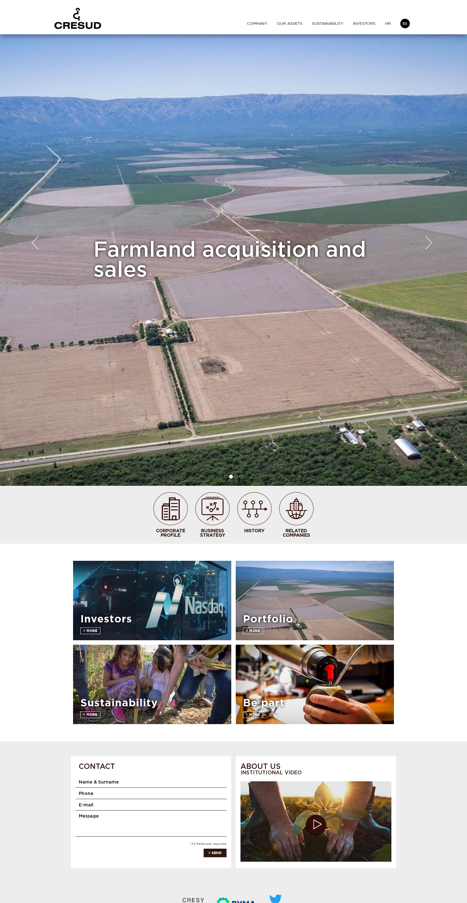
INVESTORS (364, 23)
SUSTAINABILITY (327, 23)
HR (388, 23)
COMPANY (257, 23)
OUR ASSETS (289, 23)
